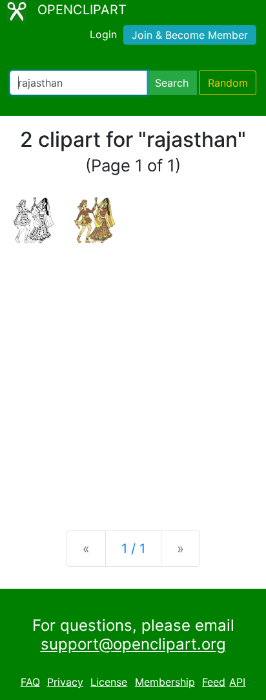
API (237, 681)
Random (228, 82)
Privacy (65, 681)
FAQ (30, 681)
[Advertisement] (133, 376)
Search (172, 82)
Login (103, 34)
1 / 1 (133, 548)
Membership (165, 681)
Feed (213, 681)
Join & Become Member (190, 34)
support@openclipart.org (133, 644)
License (108, 681)
